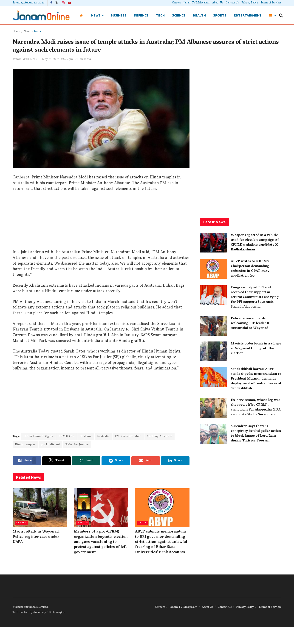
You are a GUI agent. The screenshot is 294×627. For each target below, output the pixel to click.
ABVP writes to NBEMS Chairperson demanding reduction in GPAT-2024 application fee (250, 268)
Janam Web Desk (25, 59)
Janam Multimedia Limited (31, 607)
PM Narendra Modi (128, 436)
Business (118, 15)
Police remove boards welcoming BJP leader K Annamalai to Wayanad (250, 323)
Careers (176, 3)
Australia (103, 436)
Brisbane (86, 436)
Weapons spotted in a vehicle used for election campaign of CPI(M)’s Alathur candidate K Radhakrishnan (255, 242)
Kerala (21, 523)
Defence (141, 15)
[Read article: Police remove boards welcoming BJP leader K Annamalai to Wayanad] (213, 326)
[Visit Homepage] (41, 15)
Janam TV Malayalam (196, 3)
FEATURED (66, 436)
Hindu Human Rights (38, 436)
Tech (160, 15)
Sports (219, 15)
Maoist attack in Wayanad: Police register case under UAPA (36, 537)
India (37, 31)
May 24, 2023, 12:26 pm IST (60, 59)
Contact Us (232, 3)
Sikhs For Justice (77, 444)
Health (199, 15)
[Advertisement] (101, 222)
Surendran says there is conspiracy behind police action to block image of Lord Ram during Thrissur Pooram (256, 433)
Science (179, 15)
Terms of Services (271, 3)
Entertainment (248, 15)
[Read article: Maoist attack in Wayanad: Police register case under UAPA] (40, 507)
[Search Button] (281, 15)
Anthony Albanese (159, 436)
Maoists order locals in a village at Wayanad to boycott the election (256, 349)
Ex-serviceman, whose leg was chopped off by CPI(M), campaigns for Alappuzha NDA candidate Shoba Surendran (255, 407)
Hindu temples (25, 444)
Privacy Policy (249, 3)
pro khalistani (50, 444)
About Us (217, 3)
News (96, 15)
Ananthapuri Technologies (48, 612)
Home (16, 31)
